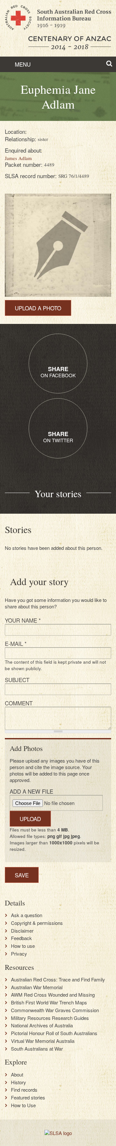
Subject (17, 680)
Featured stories (28, 1097)
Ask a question (26, 915)
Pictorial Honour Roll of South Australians (54, 1033)
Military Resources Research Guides (50, 1018)
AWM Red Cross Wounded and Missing (53, 994)
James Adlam (18, 158)
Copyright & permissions (37, 923)
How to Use (23, 1105)
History (18, 1082)
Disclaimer (22, 930)
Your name (23, 620)
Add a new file (31, 791)
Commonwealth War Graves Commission (55, 1010)
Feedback (21, 938)
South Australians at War (37, 1048)
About (17, 1074)
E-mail (16, 643)
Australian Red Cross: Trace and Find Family (58, 979)
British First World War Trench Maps (49, 1002)
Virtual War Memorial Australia (42, 1041)
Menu (22, 64)
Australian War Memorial (37, 987)
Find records (24, 1090)
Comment (19, 703)
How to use (23, 946)
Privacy (19, 953)
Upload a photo (38, 308)
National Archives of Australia (42, 1025)
